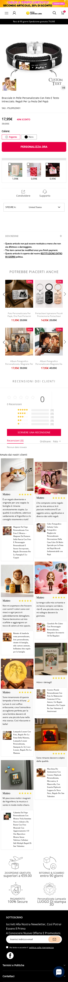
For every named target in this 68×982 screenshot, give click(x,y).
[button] (3, 301)
